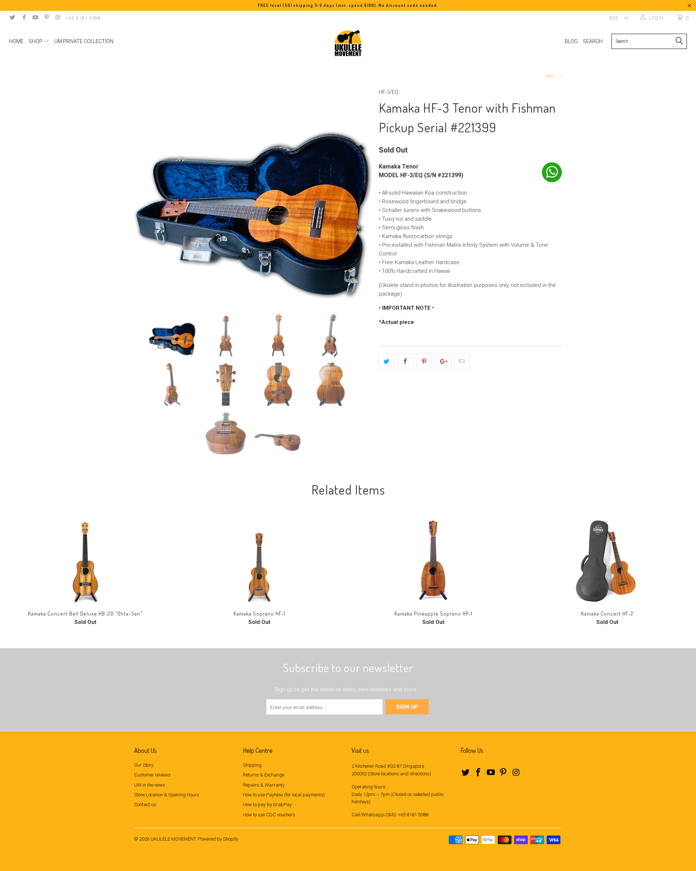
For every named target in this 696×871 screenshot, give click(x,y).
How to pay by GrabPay (267, 804)
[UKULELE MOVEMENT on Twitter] (12, 18)
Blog (571, 41)
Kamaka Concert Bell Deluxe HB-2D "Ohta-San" (85, 559)
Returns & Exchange (263, 775)
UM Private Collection (83, 41)
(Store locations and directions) (399, 773)
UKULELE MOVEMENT (173, 839)
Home (16, 41)
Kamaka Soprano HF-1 (259, 559)
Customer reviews (152, 775)
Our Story (143, 765)
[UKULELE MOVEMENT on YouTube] (35, 18)
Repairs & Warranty (264, 785)
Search (592, 41)
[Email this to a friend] (462, 362)
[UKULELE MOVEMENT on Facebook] (23, 18)
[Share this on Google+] (443, 362)
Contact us (145, 804)
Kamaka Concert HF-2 (607, 559)
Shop (36, 41)
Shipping (252, 765)
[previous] (147, 195)
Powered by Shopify (218, 839)
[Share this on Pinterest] (424, 362)
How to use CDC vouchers (269, 814)
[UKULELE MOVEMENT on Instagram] (57, 18)
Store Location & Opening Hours (166, 794)
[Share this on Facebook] (405, 362)
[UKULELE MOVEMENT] (348, 43)
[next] (359, 195)
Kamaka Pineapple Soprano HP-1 (433, 559)
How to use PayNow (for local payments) (284, 794)
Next (551, 76)
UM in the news (149, 785)
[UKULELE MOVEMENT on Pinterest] (46, 18)
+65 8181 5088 (83, 18)
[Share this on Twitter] (386, 362)
